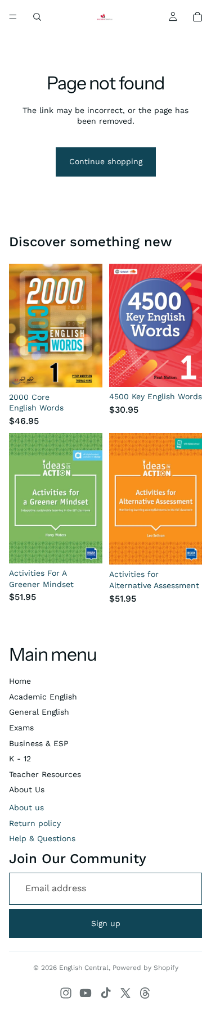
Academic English (43, 696)
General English (39, 711)
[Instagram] (66, 993)
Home (20, 680)
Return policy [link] (35, 823)
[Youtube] (85, 993)
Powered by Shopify (145, 968)
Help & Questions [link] (42, 838)
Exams (21, 727)
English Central (84, 968)
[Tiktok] (106, 993)
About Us (26, 789)
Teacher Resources (45, 774)
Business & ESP (39, 743)
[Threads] (145, 993)
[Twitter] (125, 993)
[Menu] (13, 17)
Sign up (105, 923)
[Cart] (197, 16)
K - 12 (20, 758)
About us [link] (26, 807)
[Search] (37, 16)
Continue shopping (105, 161)
